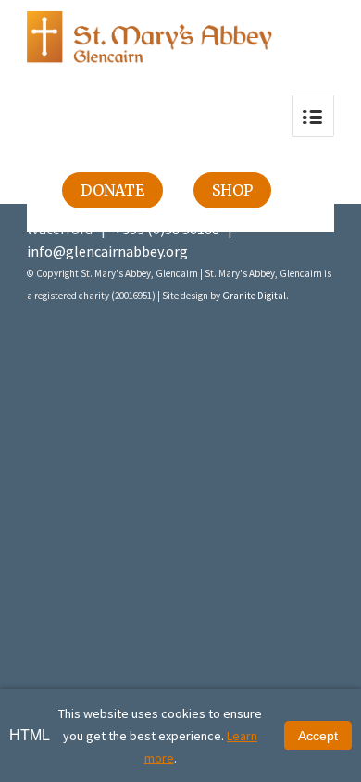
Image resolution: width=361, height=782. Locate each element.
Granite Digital (254, 295)
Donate (112, 190)
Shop (232, 190)
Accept (318, 735)
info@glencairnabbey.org (107, 251)
